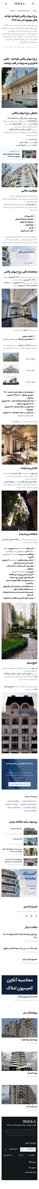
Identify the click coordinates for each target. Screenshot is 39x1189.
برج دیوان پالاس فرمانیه (29, 801)
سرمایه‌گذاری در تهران (14, 807)
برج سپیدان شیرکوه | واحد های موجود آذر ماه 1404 (12, 850)
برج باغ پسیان (31, 1106)
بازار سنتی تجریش (26, 230)
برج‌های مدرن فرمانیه (11, 804)
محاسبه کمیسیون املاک (27, 997)
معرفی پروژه (29, 249)
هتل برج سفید (17, 839)
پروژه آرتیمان (32, 1073)
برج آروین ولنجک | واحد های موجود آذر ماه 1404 (20, 936)
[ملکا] (29, 1121)
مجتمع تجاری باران (29, 959)
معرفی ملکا (32, 1168)
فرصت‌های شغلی (30, 1172)
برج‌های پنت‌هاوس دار (29, 807)
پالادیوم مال (28, 216)
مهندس (26, 142)
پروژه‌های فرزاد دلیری (30, 811)
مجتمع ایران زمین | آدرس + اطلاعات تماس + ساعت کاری (13, 860)
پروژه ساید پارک (30, 382)
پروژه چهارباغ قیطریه (29, 1040)
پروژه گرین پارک (30, 359)
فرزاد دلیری (17, 473)
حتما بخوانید (13, 151)
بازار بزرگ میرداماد (16, 828)
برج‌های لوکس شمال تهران (28, 804)
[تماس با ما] (6, 4)
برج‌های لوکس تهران (13, 801)
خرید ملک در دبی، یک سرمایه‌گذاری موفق (20, 948)
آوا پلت (31, 228)
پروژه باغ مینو (31, 370)
